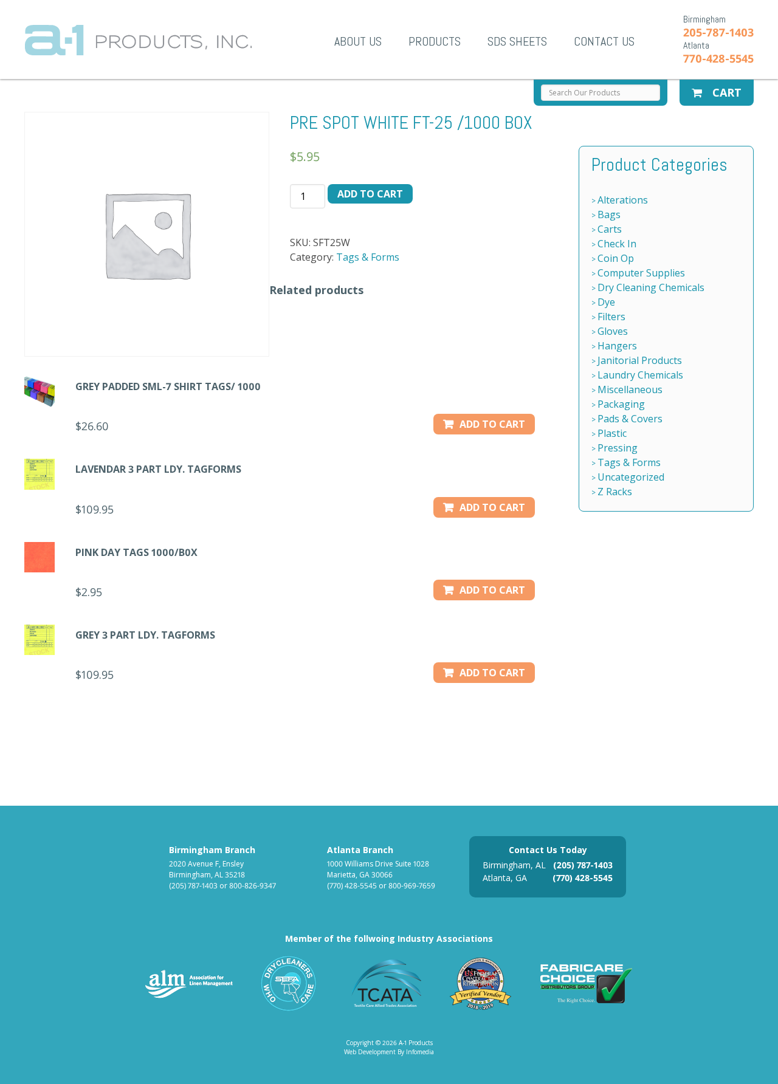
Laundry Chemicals (640, 375)
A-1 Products (138, 40)
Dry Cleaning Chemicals (650, 287)
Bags (609, 214)
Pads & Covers (630, 418)
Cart (725, 92)
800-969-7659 (411, 885)
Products (434, 41)
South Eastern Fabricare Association (289, 983)
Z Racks (614, 491)
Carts (609, 229)
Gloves (612, 331)
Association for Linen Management (189, 983)
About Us (358, 41)
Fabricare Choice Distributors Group (586, 983)
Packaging (621, 404)
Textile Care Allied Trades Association (383, 983)
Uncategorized (630, 477)
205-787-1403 (718, 32)
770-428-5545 (718, 58)
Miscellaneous (630, 389)
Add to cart (370, 194)
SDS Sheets (517, 41)
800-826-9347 (252, 885)
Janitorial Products (639, 360)
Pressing (617, 448)
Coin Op (615, 258)
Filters (611, 316)
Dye (606, 302)
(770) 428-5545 (352, 885)
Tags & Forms (367, 257)
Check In (616, 243)
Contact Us (604, 41)
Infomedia (420, 1052)
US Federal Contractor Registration (481, 983)
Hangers (617, 345)
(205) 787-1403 (193, 885)
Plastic (612, 433)
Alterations (622, 200)
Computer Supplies (641, 273)
